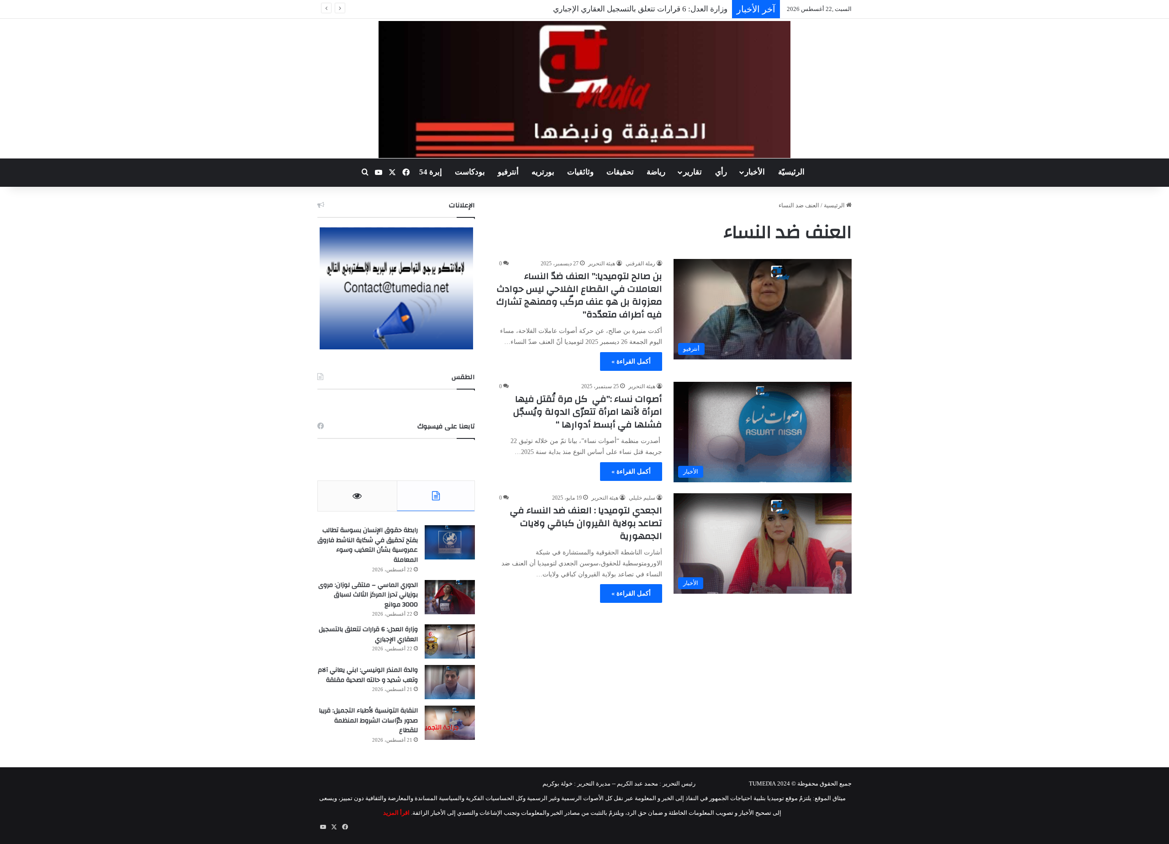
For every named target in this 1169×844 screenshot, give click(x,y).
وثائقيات (580, 172)
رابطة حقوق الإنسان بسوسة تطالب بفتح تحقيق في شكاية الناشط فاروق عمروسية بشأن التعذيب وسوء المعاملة (367, 545)
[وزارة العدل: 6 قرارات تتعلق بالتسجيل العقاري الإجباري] (450, 641)
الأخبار (755, 172)
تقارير (692, 172)
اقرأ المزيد (396, 812)
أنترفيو (508, 172)
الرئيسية (835, 205)
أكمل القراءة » (631, 361)
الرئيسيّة (791, 172)
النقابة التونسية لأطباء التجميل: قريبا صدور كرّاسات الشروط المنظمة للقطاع (368, 720)
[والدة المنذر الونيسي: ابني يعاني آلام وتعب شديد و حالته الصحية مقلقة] (450, 682)
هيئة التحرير (601, 263)
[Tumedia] (584, 89)
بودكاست (470, 172)
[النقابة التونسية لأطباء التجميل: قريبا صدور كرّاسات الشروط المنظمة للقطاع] (450, 723)
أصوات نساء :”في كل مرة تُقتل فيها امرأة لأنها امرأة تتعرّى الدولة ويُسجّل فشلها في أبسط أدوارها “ (587, 411)
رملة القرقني (640, 263)
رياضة (656, 172)
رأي (721, 172)
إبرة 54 (430, 172)
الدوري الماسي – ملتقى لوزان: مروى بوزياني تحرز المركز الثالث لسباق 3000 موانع (368, 595)
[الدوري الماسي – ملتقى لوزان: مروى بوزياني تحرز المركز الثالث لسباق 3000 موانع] (450, 597)
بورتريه (543, 172)
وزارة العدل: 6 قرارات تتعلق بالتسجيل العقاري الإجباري (368, 634)
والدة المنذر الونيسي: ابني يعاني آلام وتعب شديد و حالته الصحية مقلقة (368, 675)
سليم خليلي (642, 498)
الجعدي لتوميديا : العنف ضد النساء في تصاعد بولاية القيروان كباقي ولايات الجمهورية (586, 523)
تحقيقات (620, 172)
